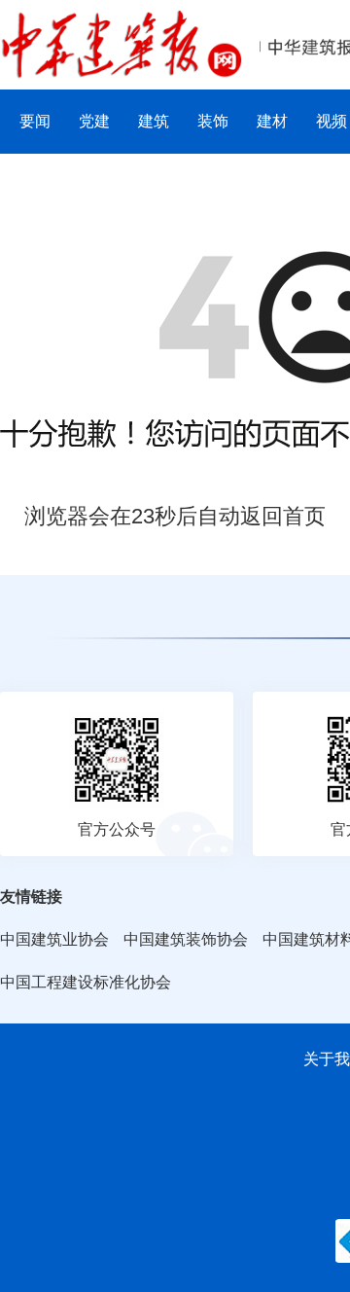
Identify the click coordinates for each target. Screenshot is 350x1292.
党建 (94, 121)
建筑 (153, 121)
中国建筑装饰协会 (185, 939)
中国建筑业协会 (54, 939)
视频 (331, 121)
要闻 (35, 121)
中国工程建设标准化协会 (85, 982)
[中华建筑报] (121, 21)
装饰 (212, 121)
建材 (272, 121)
